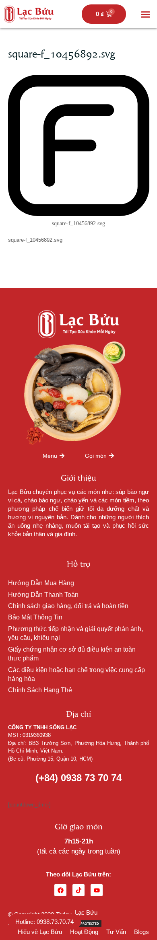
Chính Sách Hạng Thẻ (40, 690)
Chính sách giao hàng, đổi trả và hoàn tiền (68, 606)
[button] (145, 14)
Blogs (141, 931)
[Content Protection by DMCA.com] (82, 922)
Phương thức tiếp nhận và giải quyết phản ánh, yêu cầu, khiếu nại (75, 633)
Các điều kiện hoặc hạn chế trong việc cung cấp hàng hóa (76, 674)
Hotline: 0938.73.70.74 (44, 921)
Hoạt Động (84, 931)
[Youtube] (97, 890)
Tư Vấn (116, 931)
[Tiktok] (78, 890)
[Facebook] (60, 890)
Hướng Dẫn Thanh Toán (43, 594)
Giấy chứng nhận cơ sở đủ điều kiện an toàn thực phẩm (72, 654)
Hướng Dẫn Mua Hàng (41, 583)
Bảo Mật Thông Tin (35, 617)
